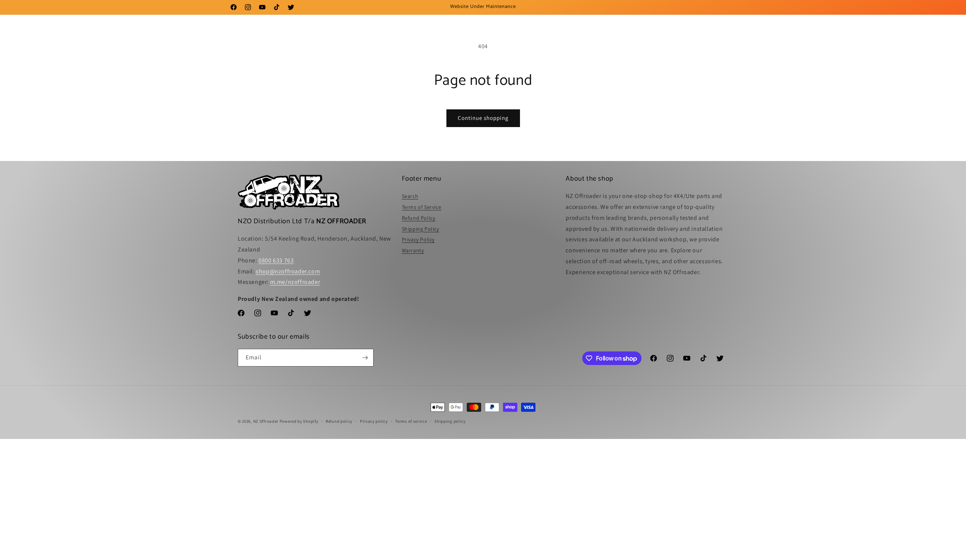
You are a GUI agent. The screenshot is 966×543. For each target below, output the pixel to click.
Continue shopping (483, 117)
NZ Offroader (265, 421)
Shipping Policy (420, 228)
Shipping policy (450, 421)
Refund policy (339, 421)
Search (410, 196)
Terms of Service (421, 207)
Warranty (413, 250)
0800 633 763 (276, 260)
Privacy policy (374, 421)
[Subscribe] (365, 358)
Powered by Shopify (299, 421)
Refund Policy (418, 218)
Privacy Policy (418, 239)
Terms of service (411, 421)
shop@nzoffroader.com (288, 271)
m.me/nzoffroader (295, 282)
